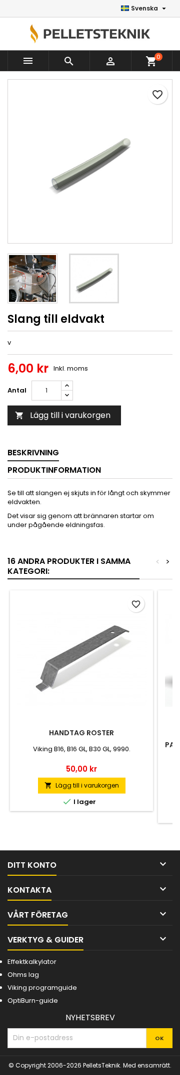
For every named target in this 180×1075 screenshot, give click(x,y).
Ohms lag (23, 974)
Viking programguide (42, 987)
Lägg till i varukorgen (62, 415)
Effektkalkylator (32, 961)
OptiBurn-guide (33, 1000)
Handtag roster (81, 733)
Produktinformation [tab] (54, 470)
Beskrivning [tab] (33, 452)
